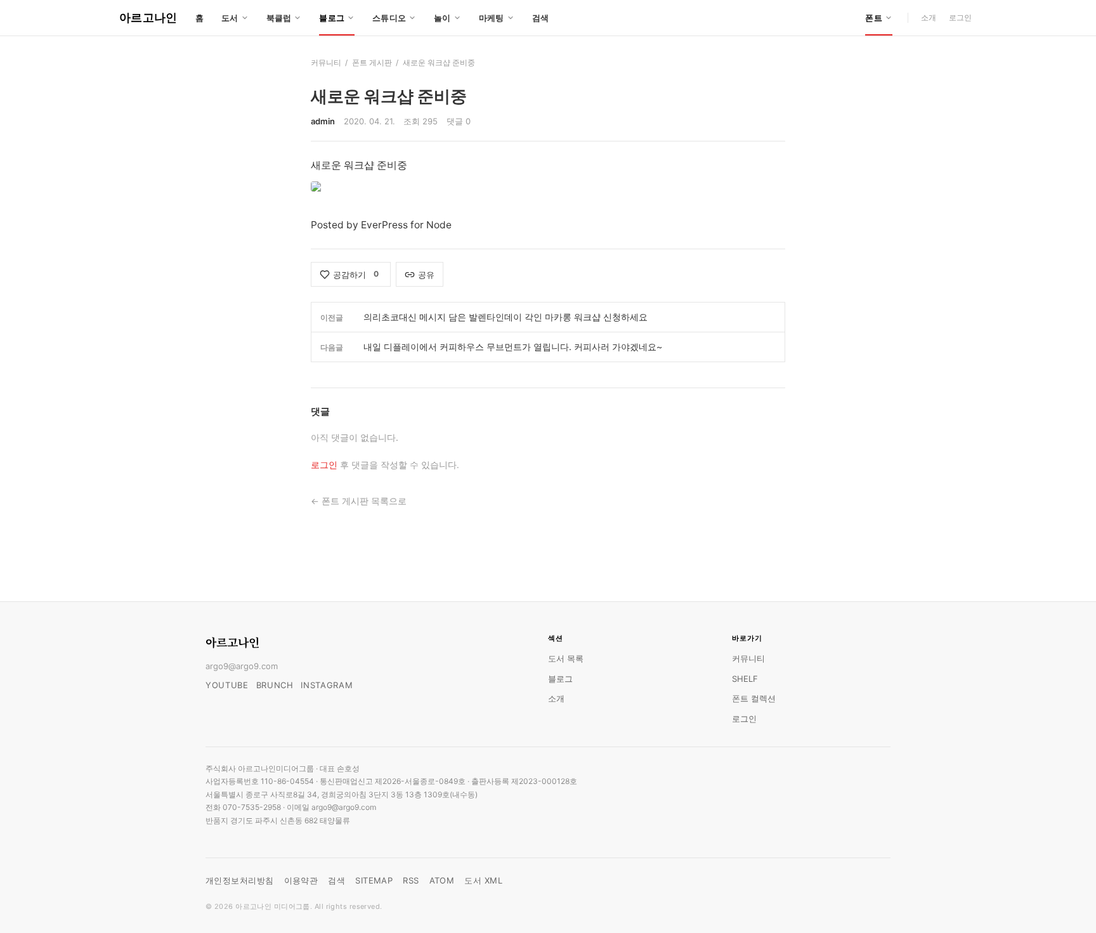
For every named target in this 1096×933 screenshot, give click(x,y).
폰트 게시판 (372, 62)
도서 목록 (566, 658)
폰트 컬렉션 (754, 698)
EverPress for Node (406, 225)
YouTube (227, 685)
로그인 (960, 17)
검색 (540, 18)
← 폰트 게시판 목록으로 (359, 501)
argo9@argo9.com (242, 666)
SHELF (745, 679)
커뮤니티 (326, 62)
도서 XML (483, 880)
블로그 (560, 679)
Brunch (275, 685)
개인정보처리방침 (240, 880)
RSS (411, 880)
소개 (928, 17)
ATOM (442, 880)
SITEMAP (374, 880)
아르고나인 (148, 17)
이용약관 (301, 880)
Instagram (327, 685)
